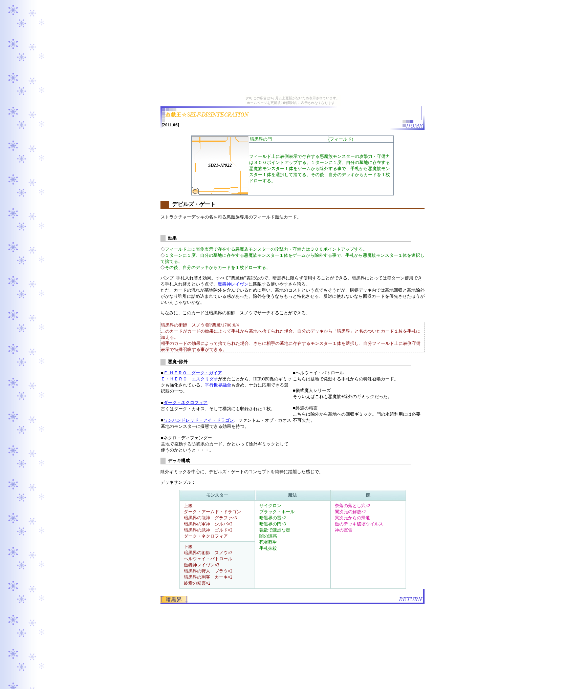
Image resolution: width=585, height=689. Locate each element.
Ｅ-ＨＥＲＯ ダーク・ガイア (193, 372)
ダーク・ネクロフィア (186, 402)
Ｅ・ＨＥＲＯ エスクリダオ (189, 378)
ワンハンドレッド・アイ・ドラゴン (199, 420)
